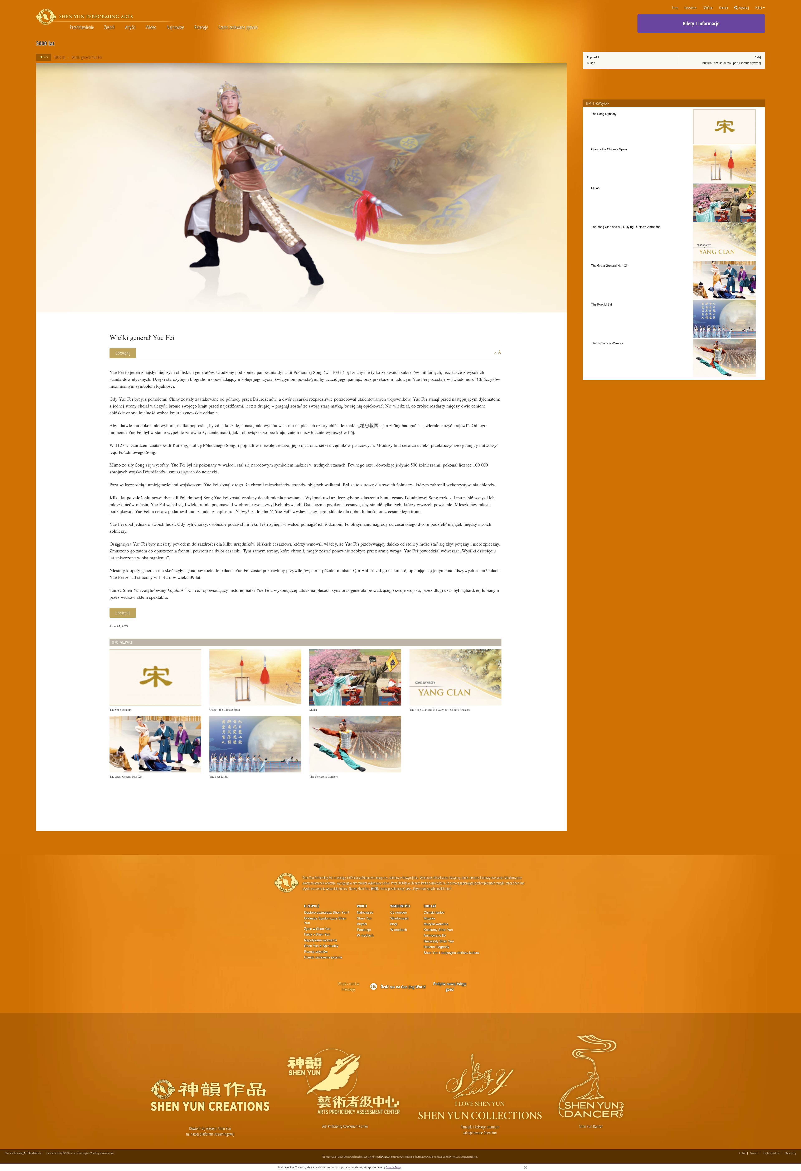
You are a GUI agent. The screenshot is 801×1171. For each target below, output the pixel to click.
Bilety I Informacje (701, 23)
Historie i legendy (436, 947)
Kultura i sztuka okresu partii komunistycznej (731, 63)
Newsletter (690, 8)
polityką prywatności (386, 1156)
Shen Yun (364, 918)
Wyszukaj (744, 8)
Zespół (109, 27)
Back (45, 57)
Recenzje (201, 27)
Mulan (591, 63)
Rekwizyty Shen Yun (439, 941)
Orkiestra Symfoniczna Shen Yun (325, 920)
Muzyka (429, 918)
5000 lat (708, 8)
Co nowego (398, 912)
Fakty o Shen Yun (317, 934)
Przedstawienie (82, 27)
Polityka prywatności (771, 1153)
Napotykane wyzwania (320, 940)
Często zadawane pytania (238, 27)
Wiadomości (400, 905)
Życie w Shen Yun (317, 928)
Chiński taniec (434, 912)
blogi (394, 924)
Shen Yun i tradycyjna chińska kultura (451, 952)
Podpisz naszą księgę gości (449, 986)
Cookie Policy (393, 1167)
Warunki (754, 1153)
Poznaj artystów (315, 951)
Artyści (130, 27)
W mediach (365, 935)
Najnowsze (175, 27)
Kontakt (723, 8)
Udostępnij (122, 353)
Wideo (151, 27)
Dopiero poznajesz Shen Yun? (326, 912)
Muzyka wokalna (436, 924)
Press (675, 8)
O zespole (311, 905)
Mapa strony (790, 1153)
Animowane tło (435, 935)
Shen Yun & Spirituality (321, 945)
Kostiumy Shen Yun (438, 929)
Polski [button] (758, 7)
